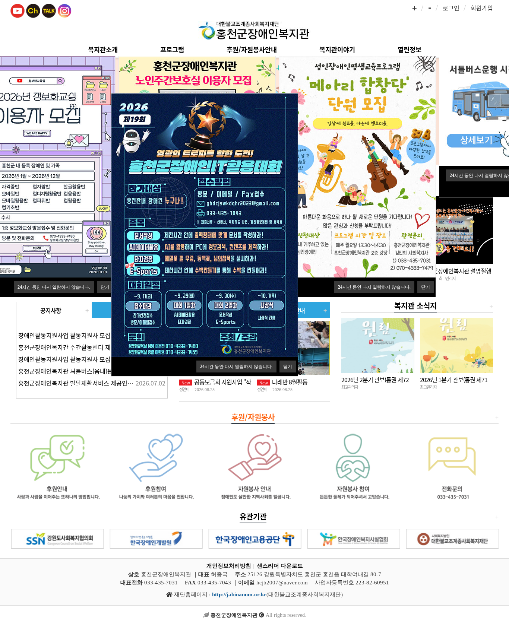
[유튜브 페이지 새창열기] (17, 9)
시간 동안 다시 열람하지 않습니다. (54, 287)
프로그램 (172, 49)
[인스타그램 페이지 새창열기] (64, 9)
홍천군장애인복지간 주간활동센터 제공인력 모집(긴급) (86, 347)
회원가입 (482, 8)
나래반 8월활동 (283, 381)
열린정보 (409, 49)
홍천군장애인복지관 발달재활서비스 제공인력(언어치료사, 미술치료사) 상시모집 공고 (125, 382)
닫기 (105, 287)
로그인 (451, 8)
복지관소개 (103, 49)
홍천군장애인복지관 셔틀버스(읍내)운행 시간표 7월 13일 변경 (96, 371)
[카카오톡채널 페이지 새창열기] (33, 9)
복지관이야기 (337, 49)
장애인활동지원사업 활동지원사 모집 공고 (70, 335)
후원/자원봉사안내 (252, 49)
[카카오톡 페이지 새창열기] (49, 9)
